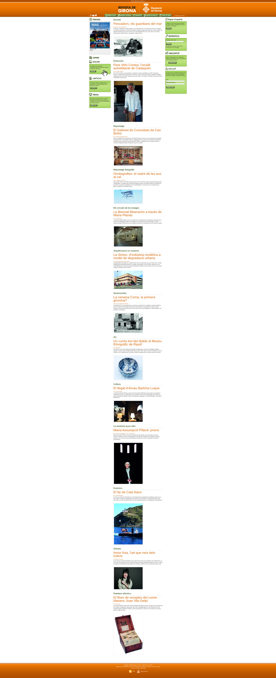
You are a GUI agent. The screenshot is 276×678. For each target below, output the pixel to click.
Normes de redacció (146, 666)
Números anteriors (128, 666)
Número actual (119, 666)
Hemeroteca (137, 666)
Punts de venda (156, 666)
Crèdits (176, 15)
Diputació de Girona (140, 1)
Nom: (167, 79)
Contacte (182, 15)
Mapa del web (144, 671)
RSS (134, 671)
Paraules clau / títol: (171, 40)
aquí (177, 47)
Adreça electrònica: (171, 82)
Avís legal (142, 668)
